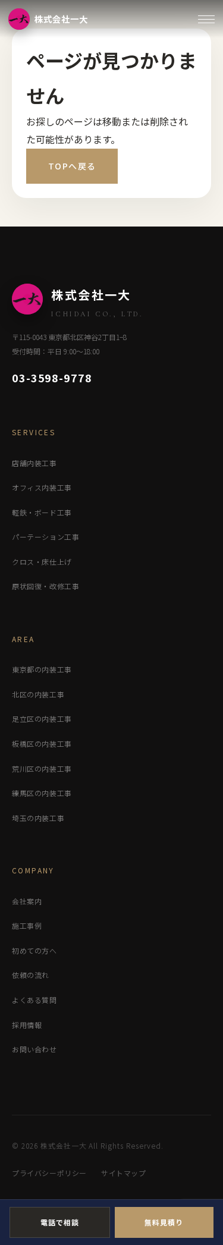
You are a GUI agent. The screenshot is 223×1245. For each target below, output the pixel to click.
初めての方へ (34, 950)
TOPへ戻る (72, 166)
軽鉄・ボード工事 (42, 512)
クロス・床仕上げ (42, 562)
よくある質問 (34, 1000)
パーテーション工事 (45, 537)
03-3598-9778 (52, 377)
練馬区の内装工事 (42, 793)
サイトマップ (123, 1173)
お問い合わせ (34, 1049)
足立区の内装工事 (42, 718)
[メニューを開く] (206, 19)
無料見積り (164, 1222)
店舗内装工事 (34, 463)
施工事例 (27, 925)
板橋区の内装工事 (42, 743)
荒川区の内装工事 (42, 768)
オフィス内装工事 (42, 487)
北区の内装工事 (38, 694)
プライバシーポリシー (49, 1173)
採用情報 (27, 1025)
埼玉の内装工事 (38, 818)
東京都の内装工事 (42, 669)
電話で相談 (59, 1222)
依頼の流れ (30, 975)
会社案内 (27, 901)
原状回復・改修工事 (45, 586)
